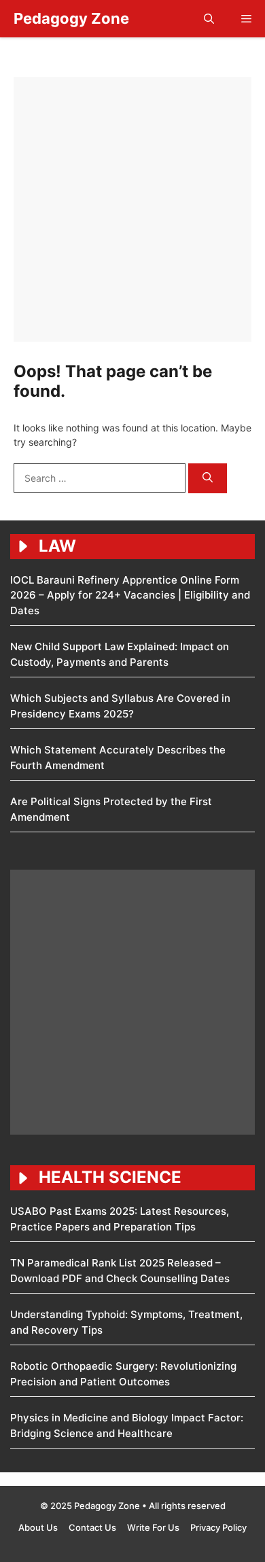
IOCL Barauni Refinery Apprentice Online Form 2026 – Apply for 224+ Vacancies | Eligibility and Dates (130, 595)
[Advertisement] (132, 209)
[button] (209, 18)
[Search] (207, 478)
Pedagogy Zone (71, 18)
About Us (38, 1527)
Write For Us (153, 1527)
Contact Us (92, 1527)
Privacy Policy (218, 1527)
